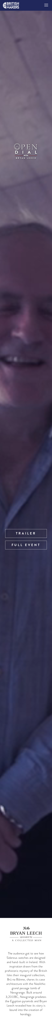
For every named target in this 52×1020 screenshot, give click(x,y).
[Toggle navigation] (46, 5)
